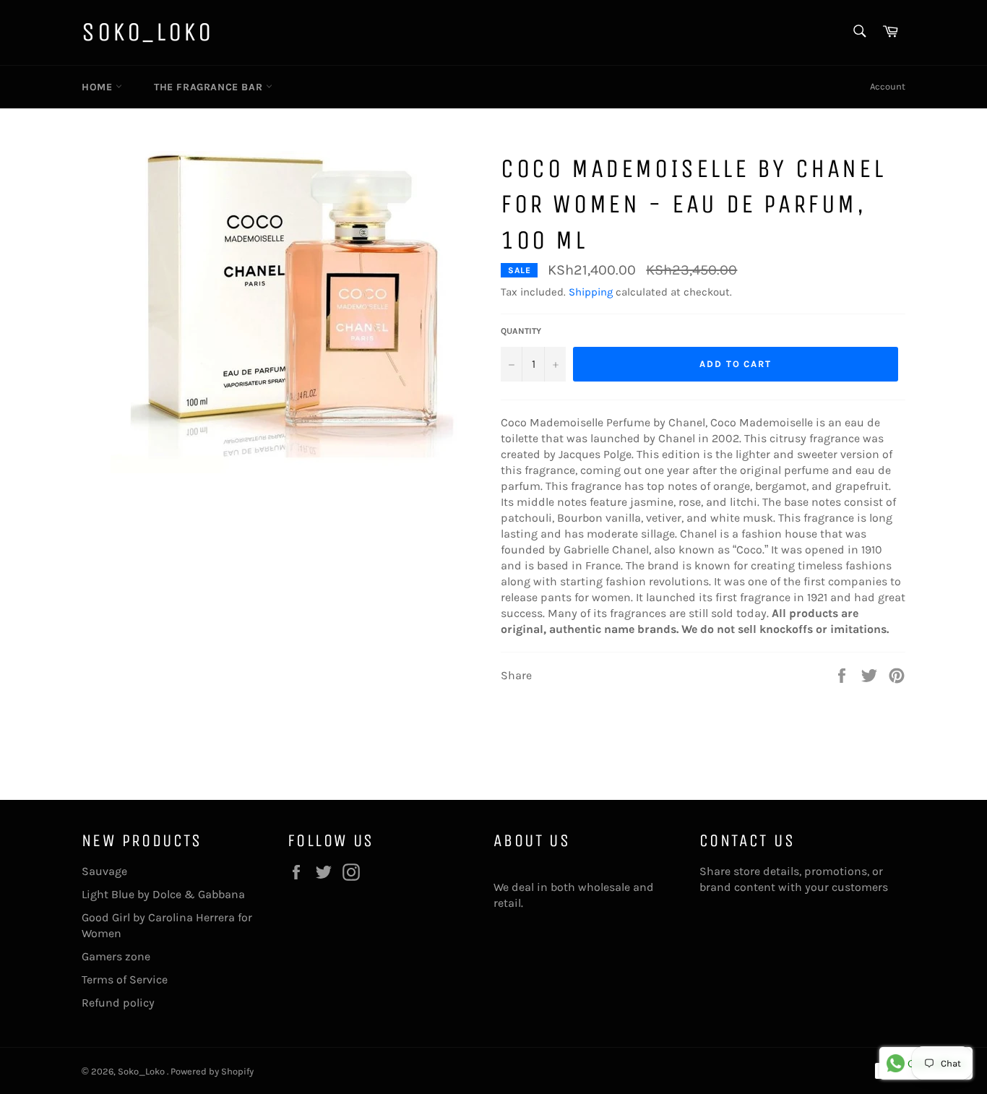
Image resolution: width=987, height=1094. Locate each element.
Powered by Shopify (212, 1071)
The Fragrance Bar (210, 87)
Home (99, 87)
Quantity (521, 331)
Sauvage (104, 871)
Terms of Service (125, 979)
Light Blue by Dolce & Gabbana (163, 894)
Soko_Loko (147, 32)
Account (887, 86)
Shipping (591, 291)
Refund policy (118, 1002)
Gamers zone (116, 956)
